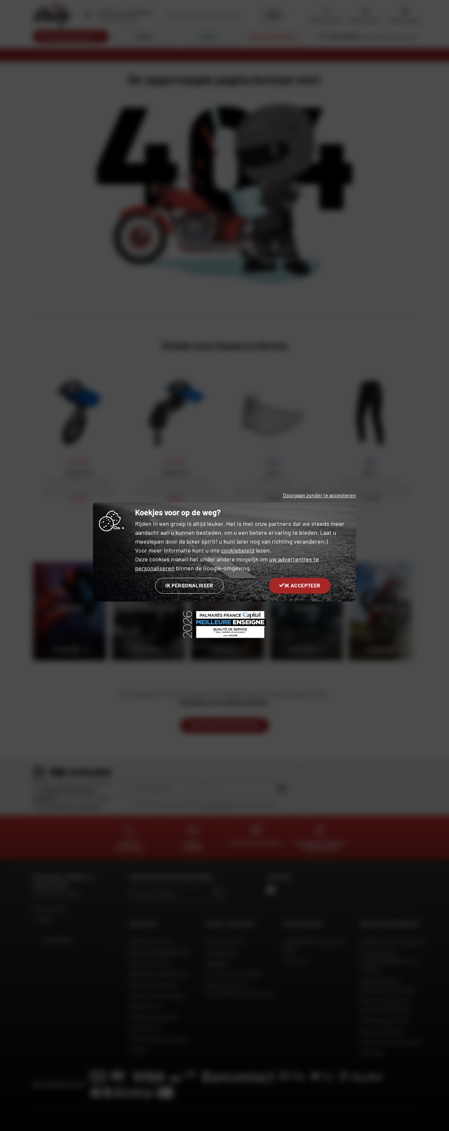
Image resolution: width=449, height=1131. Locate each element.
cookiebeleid (237, 550)
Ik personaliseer (189, 585)
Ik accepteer (302, 585)
